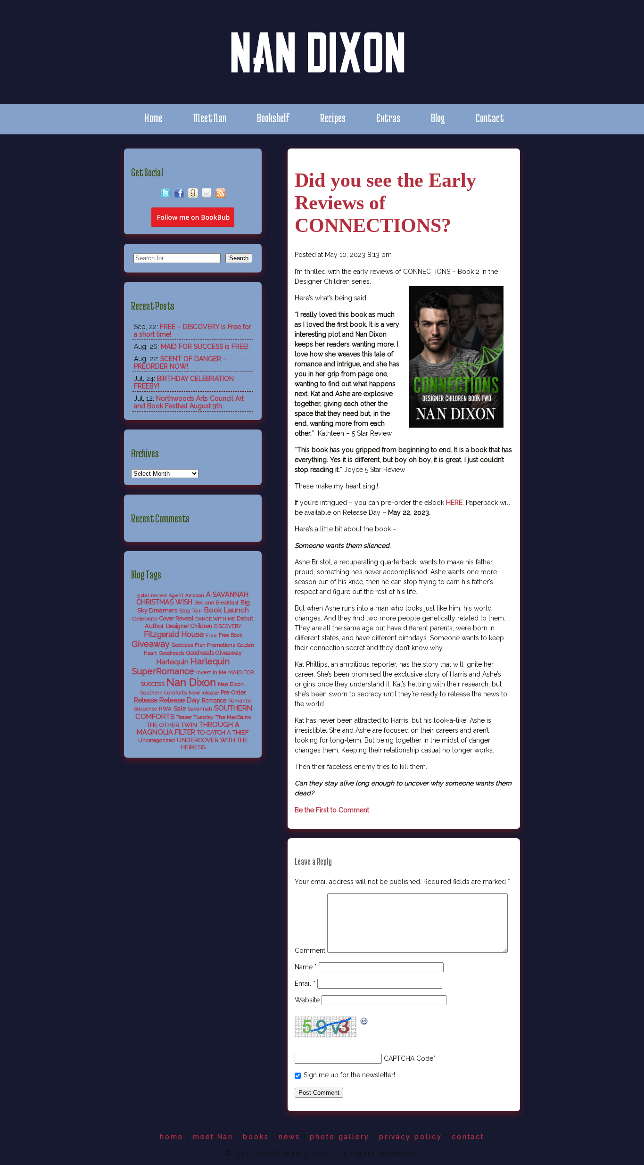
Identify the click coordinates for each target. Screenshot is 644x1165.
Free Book (230, 635)
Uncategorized (156, 740)
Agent (176, 595)
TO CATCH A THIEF (223, 732)
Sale (179, 708)
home (171, 1136)
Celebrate (144, 618)
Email (305, 983)
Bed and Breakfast (216, 603)
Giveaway (151, 644)
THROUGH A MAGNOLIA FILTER (188, 728)
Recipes (333, 117)
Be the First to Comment (332, 810)
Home (153, 117)
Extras (388, 117)
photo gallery (340, 1136)
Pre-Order (233, 692)
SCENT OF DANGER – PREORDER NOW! (180, 362)
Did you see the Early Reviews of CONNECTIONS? (385, 202)
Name (306, 967)
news (289, 1136)
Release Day (179, 700)
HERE (454, 502)
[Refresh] (364, 1022)
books (256, 1136)
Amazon (194, 595)
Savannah (200, 708)
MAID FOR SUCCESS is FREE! (204, 346)
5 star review (152, 595)
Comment (310, 950)
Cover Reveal (176, 618)
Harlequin (173, 662)
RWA (165, 708)
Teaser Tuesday (195, 717)
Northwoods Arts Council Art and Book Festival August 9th (189, 402)
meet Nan (213, 1136)
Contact (490, 117)
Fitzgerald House (174, 634)
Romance (214, 700)
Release (145, 700)
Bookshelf (273, 117)
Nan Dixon (191, 682)
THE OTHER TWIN (172, 724)
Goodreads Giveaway (214, 653)
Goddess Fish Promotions (203, 645)
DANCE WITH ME (215, 618)
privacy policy (410, 1136)
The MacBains (233, 717)
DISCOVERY (227, 626)
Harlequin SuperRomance (181, 666)
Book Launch (226, 610)
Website (307, 1000)
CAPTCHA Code (408, 1058)
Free (211, 635)
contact (468, 1136)
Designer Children (189, 626)
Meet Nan (209, 117)
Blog (438, 117)
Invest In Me (211, 672)
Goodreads (171, 653)
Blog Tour (190, 611)
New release (204, 692)
